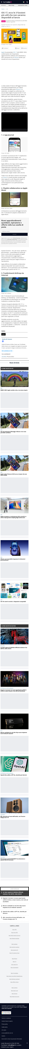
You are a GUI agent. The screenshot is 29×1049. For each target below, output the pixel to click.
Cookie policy (4, 1027)
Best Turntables (14, 973)
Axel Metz (25, 20)
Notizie (3, 21)
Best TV (14, 961)
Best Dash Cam (14, 990)
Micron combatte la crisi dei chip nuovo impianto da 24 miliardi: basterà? (14, 906)
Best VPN (14, 929)
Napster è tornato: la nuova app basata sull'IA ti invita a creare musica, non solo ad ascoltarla (15, 899)
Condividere (6, 48)
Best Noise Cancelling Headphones (14, 976)
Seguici (18, 48)
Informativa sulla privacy (12, 239)
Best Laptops (14, 944)
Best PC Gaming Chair (14, 953)
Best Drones (14, 993)
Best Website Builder (14, 938)
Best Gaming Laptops (14, 947)
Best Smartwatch (14, 967)
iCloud (5, 177)
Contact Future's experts (7, 1021)
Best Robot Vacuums (14, 996)
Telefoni (3, 9)
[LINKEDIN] (3, 341)
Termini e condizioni (6, 1018)
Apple (3, 52)
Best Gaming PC (14, 950)
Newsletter (25, 48)
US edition (11, 1045)
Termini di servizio (16, 238)
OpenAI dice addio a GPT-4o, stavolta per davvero (15, 912)
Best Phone (14, 958)
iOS (7, 9)
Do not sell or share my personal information (12, 1039)
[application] (14, 121)
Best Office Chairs (15, 982)
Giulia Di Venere (11, 20)
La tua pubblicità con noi (7, 1033)
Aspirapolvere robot (22, 5)
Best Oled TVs (14, 964)
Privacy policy (5, 1024)
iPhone (16, 57)
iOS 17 (15, 52)
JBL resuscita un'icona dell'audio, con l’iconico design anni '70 (14, 918)
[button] (2, 2)
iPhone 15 (19, 89)
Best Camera (14, 987)
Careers (3, 1036)
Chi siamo (4, 1030)
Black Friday (11, 5)
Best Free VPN (14, 932)
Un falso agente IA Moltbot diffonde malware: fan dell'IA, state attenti (13, 893)
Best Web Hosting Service (14, 935)
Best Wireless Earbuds (14, 979)
